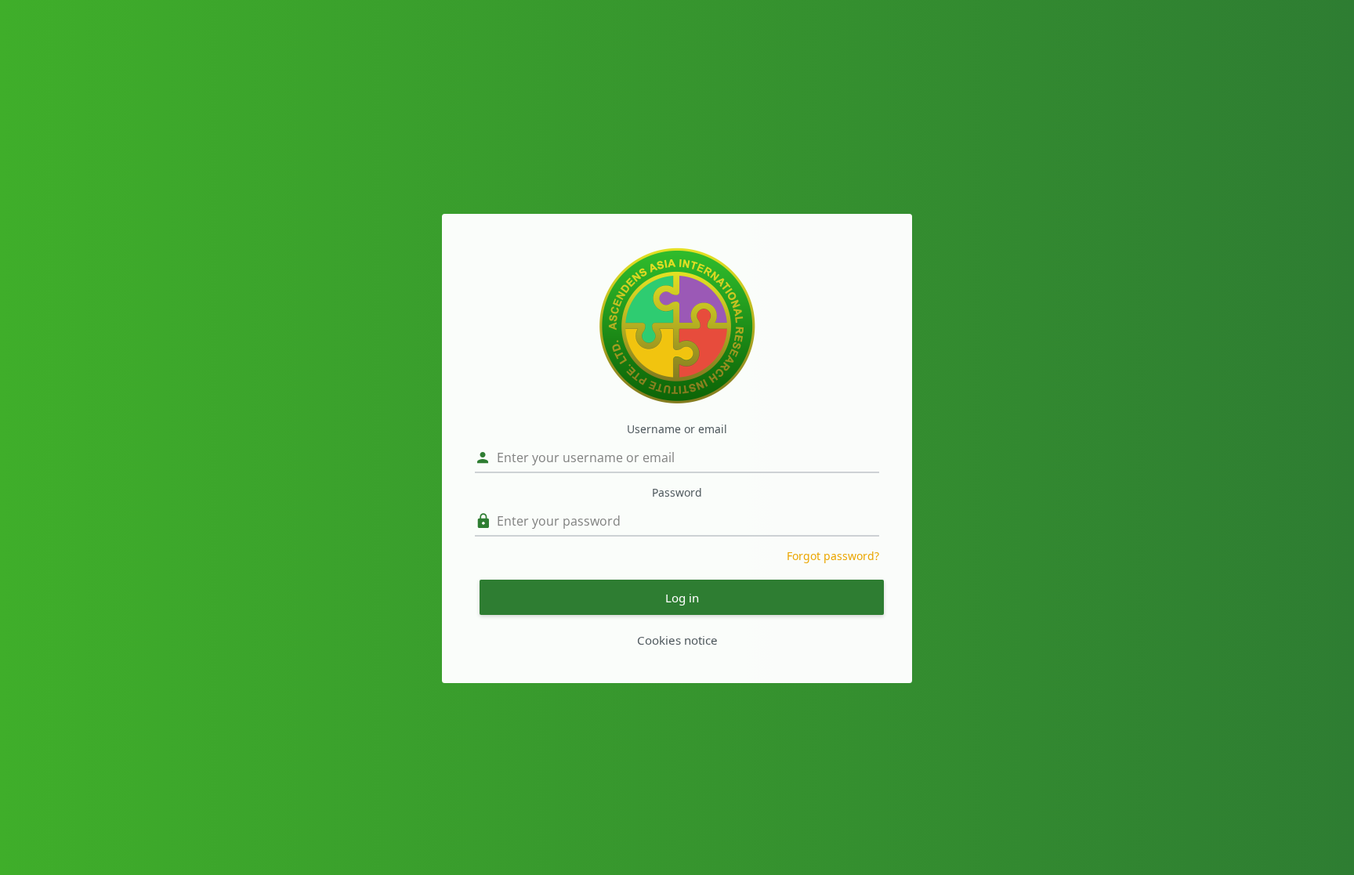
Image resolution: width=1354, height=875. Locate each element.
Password (677, 492)
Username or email (677, 428)
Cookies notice (677, 640)
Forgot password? (833, 555)
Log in (682, 598)
